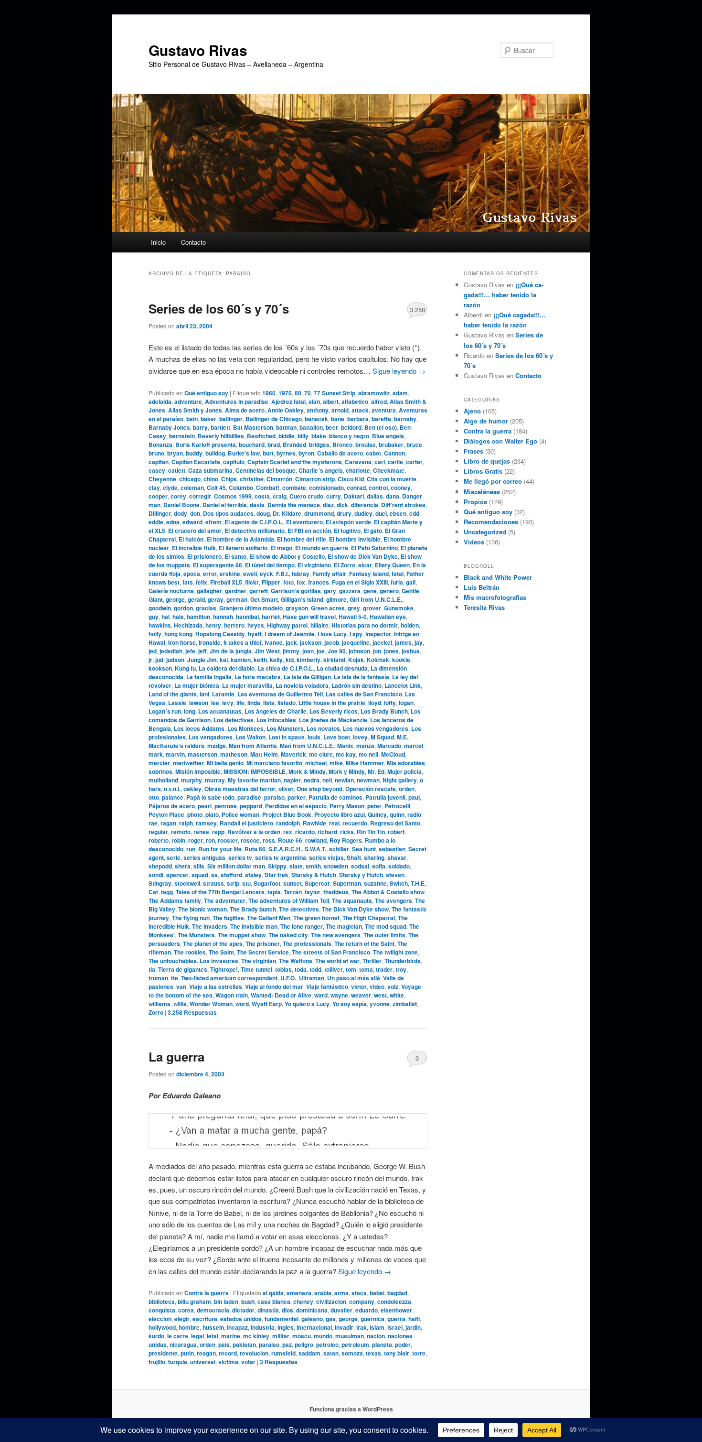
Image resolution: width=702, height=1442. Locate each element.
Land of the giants (173, 694)
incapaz (237, 1327)
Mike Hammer (365, 763)
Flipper (271, 582)
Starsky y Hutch (361, 874)
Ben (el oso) (380, 427)
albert (331, 401)
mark (156, 754)
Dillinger (160, 513)
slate (296, 866)
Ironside (210, 642)
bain (192, 418)
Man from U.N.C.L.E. (307, 745)
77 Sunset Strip (334, 393)
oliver (286, 788)
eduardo (366, 1310)
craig (280, 496)
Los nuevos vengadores (375, 728)
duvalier (341, 1310)
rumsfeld (283, 1353)
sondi (156, 874)
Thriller (372, 960)
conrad (356, 487)
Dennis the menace (293, 504)
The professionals (307, 943)
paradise (249, 797)
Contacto (193, 242)
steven (395, 874)
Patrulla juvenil (385, 797)
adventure (188, 401)
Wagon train (231, 995)
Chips (229, 479)
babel (377, 1293)
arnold (340, 410)
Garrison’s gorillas (296, 590)
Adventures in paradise (236, 401)
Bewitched (261, 436)
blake (318, 436)
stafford (231, 874)
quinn (397, 814)
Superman (347, 883)
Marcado (389, 745)
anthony (318, 410)
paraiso (274, 797)
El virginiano (314, 565)
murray (215, 780)
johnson (359, 651)
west (380, 995)
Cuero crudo (306, 496)
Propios (475, 501)
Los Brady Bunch (384, 711)
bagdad (397, 1293)
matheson (233, 754)
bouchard (252, 444)
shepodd (160, 866)
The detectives (299, 909)
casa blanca (273, 1301)
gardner (235, 590)
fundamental (281, 1318)
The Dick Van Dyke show (355, 909)
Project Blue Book (286, 814)
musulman (349, 1336)
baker (208, 418)
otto (154, 797)
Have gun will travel (309, 616)
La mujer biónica (196, 685)
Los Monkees (245, 728)
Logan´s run (165, 711)
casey (157, 470)
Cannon (394, 453)
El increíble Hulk (194, 547)
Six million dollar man (236, 866)
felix (201, 582)
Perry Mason (347, 806)
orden (407, 788)
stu (246, 883)
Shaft (354, 857)
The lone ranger (301, 926)
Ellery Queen (392, 565)
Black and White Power (498, 577)
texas (373, 1353)
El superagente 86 (217, 565)
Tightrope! (224, 969)
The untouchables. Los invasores (193, 960)
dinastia (268, 1310)
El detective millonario (254, 530)
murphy (191, 780)
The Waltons (295, 960)
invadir (344, 1327)
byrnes (286, 453)
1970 (285, 393)
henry (213, 625)
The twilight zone (395, 952)
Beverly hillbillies (221, 436)
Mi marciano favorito (274, 763)
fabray (300, 573)
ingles (285, 1327)
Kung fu (185, 668)
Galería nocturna (171, 590)
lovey (360, 737)
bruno (156, 453)
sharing (374, 857)
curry (333, 496)
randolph (288, 823)
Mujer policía (404, 771)
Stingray (160, 883)
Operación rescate (370, 788)
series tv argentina (280, 857)
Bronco (342, 444)
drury (344, 513)
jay (419, 642)
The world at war (337, 960)
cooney (401, 487)
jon (377, 651)
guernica (372, 1318)
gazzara (350, 590)
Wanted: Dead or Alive (281, 995)
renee (201, 831)
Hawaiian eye (388, 616)
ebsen (398, 513)
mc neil (368, 754)
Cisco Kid (351, 479)
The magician (344, 926)
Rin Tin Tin (371, 831)
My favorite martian (254, 780)
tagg (167, 892)
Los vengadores (211, 737)
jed (153, 651)
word (242, 1003)
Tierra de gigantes (182, 969)
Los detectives (233, 720)
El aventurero (304, 522)
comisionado (326, 487)
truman (158, 978)
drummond (319, 513)
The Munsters (196, 935)
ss (214, 874)
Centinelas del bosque (265, 470)
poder (403, 1344)
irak (361, 1327)
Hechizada (188, 625)
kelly (276, 659)
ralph (186, 823)
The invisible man (253, 926)
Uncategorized (485, 531)
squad (199, 874)
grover (372, 608)
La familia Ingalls (209, 676)
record (228, 1353)
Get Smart (264, 599)
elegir (182, 1318)
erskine (230, 573)
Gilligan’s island (302, 599)
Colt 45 (216, 487)
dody (180, 513)
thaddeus (336, 892)
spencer (177, 874)
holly (155, 633)
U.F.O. (288, 978)
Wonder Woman (211, 1003)
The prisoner (262, 943)
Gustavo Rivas (198, 50)
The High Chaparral (368, 917)
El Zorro (344, 565)
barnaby (405, 418)
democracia (213, 1310)
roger (195, 840)
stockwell (187, 883)
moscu (301, 1336)
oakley (192, 788)
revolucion (254, 1353)
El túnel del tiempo (270, 565)
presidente (163, 1353)
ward (321, 995)
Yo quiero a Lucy (307, 1003)
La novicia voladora (302, 685)
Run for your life (220, 849)
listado (286, 702)
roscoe (250, 840)
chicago (190, 479)
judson (175, 659)
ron (210, 840)
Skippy (277, 866)
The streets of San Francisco (331, 952)
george (175, 599)
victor (359, 986)
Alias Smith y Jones (195, 410)
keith (260, 659)
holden (410, 625)
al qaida (273, 1293)
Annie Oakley (285, 410)
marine (230, 1336)
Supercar (317, 883)
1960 (269, 393)
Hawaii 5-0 (353, 616)
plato (212, 814)
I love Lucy (332, 633)
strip (233, 883)
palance (172, 797)
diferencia (364, 504)
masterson (202, 754)
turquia (177, 1361)
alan (314, 401)
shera (183, 866)
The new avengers (336, 935)
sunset (292, 883)
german (236, 599)
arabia (322, 1293)
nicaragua (183, 1344)
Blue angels (388, 436)
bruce (414, 444)
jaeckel (382, 642)
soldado (399, 866)
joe (321, 651)
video (377, 986)
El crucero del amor (195, 530)
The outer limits (384, 935)
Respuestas (192, 1012)
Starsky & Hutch (313, 874)
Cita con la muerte (391, 479)
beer (332, 427)
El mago (281, 547)
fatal (398, 573)
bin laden (226, 1301)
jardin (413, 1327)
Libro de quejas (487, 461)
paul (414, 797)
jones (391, 651)
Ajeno (472, 410)
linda (253, 702)
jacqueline (356, 642)
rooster (228, 840)
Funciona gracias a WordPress (351, 1409)
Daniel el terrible (224, 504)
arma (341, 1293)
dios (287, 1310)
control (378, 487)
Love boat (336, 737)
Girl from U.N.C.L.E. (376, 599)
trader (384, 969)
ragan (168, 823)
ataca (359, 1293)
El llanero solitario (243, 547)
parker (296, 797)
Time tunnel (256, 969)
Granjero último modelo (251, 608)
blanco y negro (349, 436)
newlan (344, 780)
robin (178, 840)
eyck (266, 573)
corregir (200, 496)
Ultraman (311, 978)
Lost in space (286, 737)
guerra (396, 1318)
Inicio (158, 242)
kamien (241, 659)
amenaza (299, 1293)
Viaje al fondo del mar (274, 986)
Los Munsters (285, 728)
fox (301, 582)
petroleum (355, 1344)
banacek (316, 418)
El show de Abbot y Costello (287, 556)
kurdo (156, 1336)
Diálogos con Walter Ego (500, 440)
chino (210, 479)
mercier (159, 763)
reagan (206, 1353)
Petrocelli (397, 806)
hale (178, 616)
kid (290, 659)
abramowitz (374, 393)
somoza (352, 1353)
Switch (399, 883)
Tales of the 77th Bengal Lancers (220, 892)
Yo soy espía (349, 1003)
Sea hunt (364, 849)
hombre (189, 1327)
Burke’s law (244, 453)
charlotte (358, 470)
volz (392, 986)
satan (331, 1353)
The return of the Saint (364, 943)
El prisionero (204, 556)
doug (263, 513)
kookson (160, 668)
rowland (316, 840)
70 (307, 393)
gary (330, 590)
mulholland (163, 780)
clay (154, 487)
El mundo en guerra (321, 547)
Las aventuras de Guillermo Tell (280, 694)
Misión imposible (198, 771)
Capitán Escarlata (195, 461)
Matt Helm (264, 754)
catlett (176, 470)
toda (301, 969)
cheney (303, 1301)
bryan (175, 453)
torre (418, 1353)
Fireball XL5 (226, 582)
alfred (379, 401)
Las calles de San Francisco (364, 694)
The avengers (393, 900)
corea (186, 1310)
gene (370, 590)
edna (173, 522)
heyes (255, 625)
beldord (351, 427)
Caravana (358, 461)
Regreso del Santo (395, 823)
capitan (159, 461)
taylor (312, 892)
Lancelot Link (402, 685)
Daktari (354, 496)
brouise (365, 444)
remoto (181, 831)
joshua (411, 651)
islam (377, 1327)
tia (152, 969)
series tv (240, 857)
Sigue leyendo (398, 371)
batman (286, 427)
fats (187, 582)
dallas (375, 496)
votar (248, 1361)
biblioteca (162, 1301)
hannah (223, 616)
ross (269, 840)
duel (381, 513)
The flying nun (191, 917)
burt (268, 453)
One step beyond (319, 788)
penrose (225, 806)
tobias (283, 969)
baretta (381, 418)
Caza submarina (210, 470)
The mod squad (385, 926)
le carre (177, 1336)
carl (379, 461)
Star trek (276, 874)
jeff (202, 651)
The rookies (190, 952)
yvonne (380, 1003)
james (403, 642)
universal (202, 1361)
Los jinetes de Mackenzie (333, 720)
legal (197, 1336)
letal (212, 1336)
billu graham (194, 1301)
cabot (373, 453)
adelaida (160, 401)
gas (331, 1318)
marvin (175, 754)
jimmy (291, 651)
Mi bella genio (225, 763)
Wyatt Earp (267, 1003)
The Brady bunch (253, 909)
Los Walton (250, 737)
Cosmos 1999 (233, 496)
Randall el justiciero (246, 823)
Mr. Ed (376, 771)
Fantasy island (369, 573)
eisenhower (396, 1310)
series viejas (326, 857)
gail (410, 582)
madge (216, 745)
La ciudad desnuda (342, 668)
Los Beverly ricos (333, 711)
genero (389, 590)
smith (313, 866)
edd (414, 513)
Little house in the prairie (331, 702)
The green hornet (316, 917)
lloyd (374, 702)
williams (159, 1003)
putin (187, 1353)
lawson (198, 702)
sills (198, 866)
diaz (328, 504)
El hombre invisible (355, 539)
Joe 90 (337, 651)
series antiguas (204, 857)
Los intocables (276, 720)
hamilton (198, 616)
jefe (190, 651)
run (190, 849)
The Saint (221, 952)
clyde (170, 487)
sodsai (360, 866)
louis (314, 737)
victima (228, 1361)
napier (292, 780)
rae (153, 823)
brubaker (391, 444)
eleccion (160, 1318)
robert (396, 831)
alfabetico (354, 401)
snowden (336, 866)
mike (336, 763)
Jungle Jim (202, 659)
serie (174, 857)
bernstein (182, 436)
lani (204, 694)
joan (308, 651)
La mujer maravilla (247, 685)
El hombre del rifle (301, 539)
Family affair (329, 573)
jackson (310, 642)
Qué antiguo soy (206, 393)
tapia (274, 892)
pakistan (244, 1344)
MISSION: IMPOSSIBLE (254, 771)
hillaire (319, 625)
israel (395, 1327)
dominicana (312, 1310)
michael (316, 763)
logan (406, 702)
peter (374, 806)
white (397, 995)
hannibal (247, 616)
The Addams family (175, 900)
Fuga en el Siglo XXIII (360, 582)
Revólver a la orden (253, 831)
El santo (235, 556)
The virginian (258, 960)
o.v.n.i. (172, 788)
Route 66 (290, 840)
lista (269, 702)
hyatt (255, 633)
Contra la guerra (206, 1293)
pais (224, 1344)
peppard (251, 806)
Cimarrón (279, 479)
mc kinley (256, 1336)
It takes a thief (242, 642)
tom (351, 969)
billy (303, 436)
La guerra (176, 1056)
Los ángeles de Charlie (276, 711)
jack (291, 642)
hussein (213, 1327)
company (361, 1301)
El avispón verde (348, 522)
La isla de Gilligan (307, 676)
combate (294, 487)
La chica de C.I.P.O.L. (285, 668)
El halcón (191, 539)
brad (273, 444)
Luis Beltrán (482, 587)
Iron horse (182, 642)
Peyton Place (166, 814)
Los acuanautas (220, 711)
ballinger (231, 418)
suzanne (375, 883)
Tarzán (293, 892)
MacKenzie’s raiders (176, 745)
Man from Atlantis (253, 745)
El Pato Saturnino (374, 547)
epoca (191, 573)
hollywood (162, 1327)
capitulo (234, 461)
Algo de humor (486, 420)
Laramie (223, 694)
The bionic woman (202, 909)
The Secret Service (263, 952)
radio (414, 814)
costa (262, 496)
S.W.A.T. (315, 849)
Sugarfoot (267, 883)
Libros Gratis (483, 471)
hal (165, 616)
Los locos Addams (199, 728)
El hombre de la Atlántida (240, 539)
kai (224, 659)
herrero (234, 625)
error (210, 573)
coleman (192, 487)
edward (192, 522)
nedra (311, 780)
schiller (339, 849)
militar (280, 1336)
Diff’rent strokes (403, 504)
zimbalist (405, 1003)
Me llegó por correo (493, 481)
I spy (356, 633)
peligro (304, 1344)
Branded (294, 444)
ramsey (206, 823)
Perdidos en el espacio (296, 806)
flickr (252, 582)
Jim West (267, 651)
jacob (331, 642)
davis (257, 504)
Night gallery (400, 780)
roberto (159, 840)
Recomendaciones (491, 521)
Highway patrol (287, 625)
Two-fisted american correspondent (229, 978)
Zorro (156, 1012)
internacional (314, 1327)
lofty (390, 702)
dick (342, 504)
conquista (162, 1310)
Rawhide (314, 823)
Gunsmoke (399, 608)
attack (360, 410)
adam (400, 393)
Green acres (328, 608)
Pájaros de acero (172, 806)
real (334, 823)
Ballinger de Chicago (273, 418)
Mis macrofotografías (495, 597)
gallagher (209, 590)
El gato (372, 530)
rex (287, 831)
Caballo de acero (340, 453)
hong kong (178, 633)
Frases (473, 450)
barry (200, 427)
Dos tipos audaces (228, 513)
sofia (378, 866)
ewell (250, 573)
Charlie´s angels (320, 470)
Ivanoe (274, 642)
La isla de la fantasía (361, 676)
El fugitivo (347, 530)
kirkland (334, 659)
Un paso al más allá (353, 978)
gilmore (336, 599)
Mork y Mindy (347, 771)
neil (327, 780)
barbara (358, 418)
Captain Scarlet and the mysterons (294, 461)
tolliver (333, 969)
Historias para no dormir (364, 625)
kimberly (308, 659)
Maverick (293, 754)
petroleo (327, 1344)
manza (365, 745)
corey (178, 496)
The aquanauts (352, 900)
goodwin (160, 608)
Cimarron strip (315, 479)
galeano (312, 1318)
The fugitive (228, 917)
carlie (395, 461)
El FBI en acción (309, 530)
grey (354, 608)
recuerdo (354, 823)
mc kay (346, 754)
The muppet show (242, 935)
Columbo (241, 487)
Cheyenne (162, 479)
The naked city (288, 935)
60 (298, 393)
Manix (345, 745)
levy (228, 702)
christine (252, 479)
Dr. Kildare (287, 513)
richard (327, 831)
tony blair (396, 1353)
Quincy (377, 814)
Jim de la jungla (231, 651)
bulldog (215, 453)
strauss (213, 883)
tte (174, 978)
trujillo (157, 1361)
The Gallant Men (268, 917)
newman (368, 780)
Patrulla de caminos (335, 797)
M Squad (382, 737)
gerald (196, 599)
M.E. (402, 737)
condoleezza (394, 1301)
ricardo (305, 831)
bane (337, 418)
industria (263, 1327)
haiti (414, 1318)
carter (414, 461)
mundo (323, 1336)
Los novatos (323, 728)
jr (150, 659)
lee (215, 702)
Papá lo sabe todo (210, 797)
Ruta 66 (255, 849)
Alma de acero (245, 410)
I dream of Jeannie (290, 633)
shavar (396, 857)
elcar (365, 565)
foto (288, 582)
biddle (286, 436)
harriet (271, 616)
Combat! (267, 487)
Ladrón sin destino (356, 685)
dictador (243, 1310)
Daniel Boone (181, 504)
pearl (205, 806)
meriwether (188, 763)
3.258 (417, 309)
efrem (213, 522)
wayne (339, 995)
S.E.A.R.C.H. (285, 849)
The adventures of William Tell (288, 900)
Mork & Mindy (307, 771)
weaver (361, 995)
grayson (297, 608)
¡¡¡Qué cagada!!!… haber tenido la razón (503, 294)
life (240, 702)
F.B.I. (282, 573)
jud (159, 659)
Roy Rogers (346, 840)
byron (306, 453)
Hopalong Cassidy (220, 633)
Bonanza (160, 444)
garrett (258, 590)
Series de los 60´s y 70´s (219, 308)
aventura (384, 410)
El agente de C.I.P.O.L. (253, 522)
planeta (382, 1344)
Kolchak (378, 659)
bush (248, 1301)
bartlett (220, 427)
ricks (347, 831)
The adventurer (224, 900)
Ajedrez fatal (288, 401)
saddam (309, 1353)
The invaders (209, 926)
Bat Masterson (253, 427)
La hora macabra (257, 676)
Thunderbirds (402, 960)
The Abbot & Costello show (388, 892)
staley (253, 874)
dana (392, 496)
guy (154, 616)
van (181, 986)
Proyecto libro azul (339, 814)
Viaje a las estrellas (215, 986)
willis (180, 1003)
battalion (311, 427)
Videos (474, 541)
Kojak (356, 659)
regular (158, 831)
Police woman (240, 814)
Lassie (177, 702)
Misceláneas (482, 491)
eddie (156, 522)
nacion (376, 1336)
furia (397, 582)
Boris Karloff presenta (205, 444)
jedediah (171, 651)
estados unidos (241, 1318)
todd (315, 969)
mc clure (321, 754)
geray (215, 599)
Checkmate (388, 470)
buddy (194, 453)
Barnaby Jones (169, 427)
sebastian (392, 849)
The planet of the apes (213, 943)
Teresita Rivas (484, 607)
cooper (158, 496)
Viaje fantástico (327, 986)
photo (194, 814)
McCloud (393, 754)
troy (400, 969)
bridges (319, 444)
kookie (401, 659)
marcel (413, 745)
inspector (378, 633)
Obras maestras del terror (240, 788)
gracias (206, 608)
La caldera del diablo (227, 668)
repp (218, 831)
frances (318, 582)
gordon (183, 608)
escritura (204, 1318)
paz (287, 1344)
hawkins (160, 625)
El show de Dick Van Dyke (363, 556)
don (195, 513)
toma (366, 969)
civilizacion (331, 1301)
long (189, 711)
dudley (363, 513)
